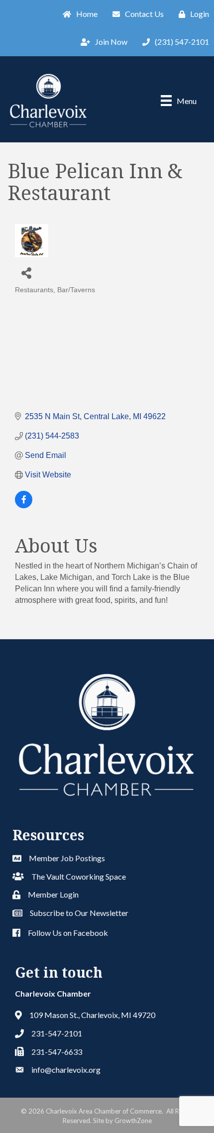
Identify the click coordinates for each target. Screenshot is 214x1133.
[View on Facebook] (23, 505)
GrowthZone (133, 1121)
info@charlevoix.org (66, 1069)
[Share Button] (26, 272)
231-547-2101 (56, 1033)
